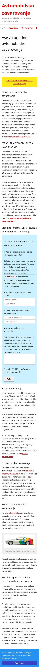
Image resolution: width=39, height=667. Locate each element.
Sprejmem (19, 663)
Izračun (13, 28)
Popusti (13, 513)
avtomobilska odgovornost (18, 137)
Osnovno (27, 28)
